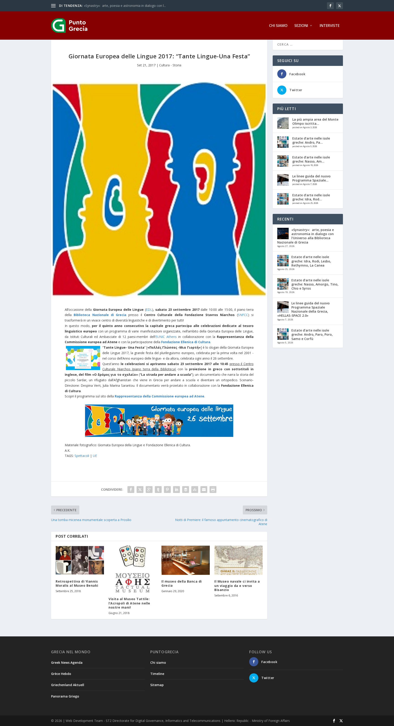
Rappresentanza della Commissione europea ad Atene (159, 396)
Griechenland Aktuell (67, 685)
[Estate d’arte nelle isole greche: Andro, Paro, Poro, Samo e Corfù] (283, 142)
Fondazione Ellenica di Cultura (185, 342)
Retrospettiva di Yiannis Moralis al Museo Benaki (77, 583)
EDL (149, 309)
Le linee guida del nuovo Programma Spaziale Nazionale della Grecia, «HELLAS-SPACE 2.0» (303, 309)
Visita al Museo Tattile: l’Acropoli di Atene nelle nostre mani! (129, 603)
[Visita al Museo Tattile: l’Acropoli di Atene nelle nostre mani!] (133, 569)
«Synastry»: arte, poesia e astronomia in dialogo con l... (125, 5)
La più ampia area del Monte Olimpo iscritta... (315, 121)
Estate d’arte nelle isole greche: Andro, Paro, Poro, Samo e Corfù (312, 334)
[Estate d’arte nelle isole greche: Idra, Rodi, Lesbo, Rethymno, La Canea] (283, 199)
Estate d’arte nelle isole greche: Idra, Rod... (311, 197)
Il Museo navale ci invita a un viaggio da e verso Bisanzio (237, 585)
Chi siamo (278, 26)
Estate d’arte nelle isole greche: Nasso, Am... (311, 159)
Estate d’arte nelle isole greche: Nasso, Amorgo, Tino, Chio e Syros (314, 284)
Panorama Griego (65, 696)
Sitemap (157, 685)
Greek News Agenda (67, 662)
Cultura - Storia (170, 65)
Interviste (330, 26)
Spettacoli (82, 456)
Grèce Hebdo (61, 674)
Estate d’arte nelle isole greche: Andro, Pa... (311, 140)
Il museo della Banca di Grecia (181, 583)
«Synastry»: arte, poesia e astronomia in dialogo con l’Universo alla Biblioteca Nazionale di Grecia (305, 236)
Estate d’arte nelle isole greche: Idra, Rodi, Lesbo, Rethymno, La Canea (311, 261)
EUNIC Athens (166, 336)
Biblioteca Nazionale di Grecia (100, 315)
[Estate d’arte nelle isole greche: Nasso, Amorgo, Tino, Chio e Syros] (283, 161)
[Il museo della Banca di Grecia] (185, 560)
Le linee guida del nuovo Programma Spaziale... (311, 178)
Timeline (157, 674)
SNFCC (243, 315)
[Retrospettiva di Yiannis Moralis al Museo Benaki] (80, 560)
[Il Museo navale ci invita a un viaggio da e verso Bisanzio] (238, 560)
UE (95, 456)
